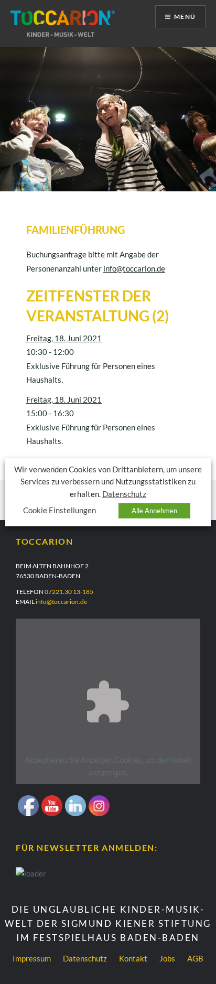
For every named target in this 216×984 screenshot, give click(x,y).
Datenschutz (85, 958)
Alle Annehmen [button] (154, 510)
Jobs (167, 958)
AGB (195, 958)
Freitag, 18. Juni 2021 (64, 338)
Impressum (32, 958)
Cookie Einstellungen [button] (59, 510)
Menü (185, 16)
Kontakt (133, 958)
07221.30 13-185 (69, 592)
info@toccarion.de (134, 268)
